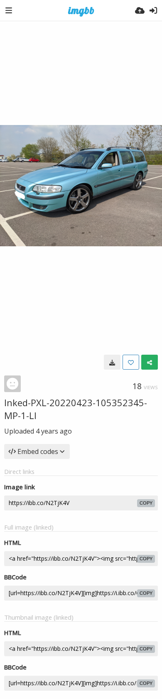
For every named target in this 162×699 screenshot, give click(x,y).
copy (146, 502)
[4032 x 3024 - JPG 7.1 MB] (112, 362)
